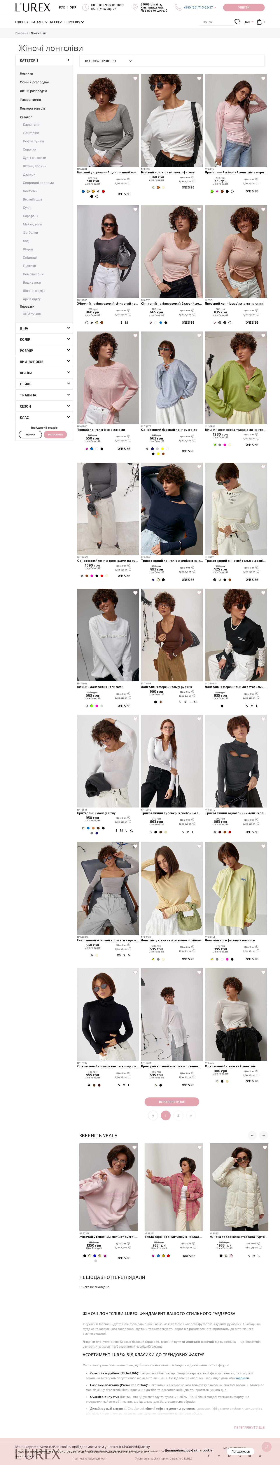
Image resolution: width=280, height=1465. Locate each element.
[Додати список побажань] (135, 79)
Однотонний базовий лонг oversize (169, 429)
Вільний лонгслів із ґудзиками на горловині (236, 429)
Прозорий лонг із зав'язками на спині (234, 303)
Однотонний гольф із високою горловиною (108, 1066)
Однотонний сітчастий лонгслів (230, 1066)
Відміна (30, 434)
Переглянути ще (172, 1102)
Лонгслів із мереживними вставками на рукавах (236, 687)
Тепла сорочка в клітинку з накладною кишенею (108, 1236)
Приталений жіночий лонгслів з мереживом (236, 172)
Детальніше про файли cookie (188, 1450)
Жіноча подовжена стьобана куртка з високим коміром (174, 1236)
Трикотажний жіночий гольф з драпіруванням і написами (236, 560)
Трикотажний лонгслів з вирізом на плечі (172, 560)
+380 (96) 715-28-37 (198, 7)
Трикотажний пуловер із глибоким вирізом (172, 813)
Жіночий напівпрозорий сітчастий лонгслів (108, 303)
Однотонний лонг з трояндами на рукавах (108, 560)
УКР (73, 7)
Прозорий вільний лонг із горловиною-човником (172, 1066)
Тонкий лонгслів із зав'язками (101, 429)
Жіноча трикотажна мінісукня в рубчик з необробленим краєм (239, 1236)
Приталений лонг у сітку (96, 813)
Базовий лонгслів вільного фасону (168, 172)
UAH (247, 22)
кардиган (242, 1378)
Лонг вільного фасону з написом (230, 940)
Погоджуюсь (240, 1451)
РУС (62, 7)
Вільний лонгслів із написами (100, 687)
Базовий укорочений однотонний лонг (107, 172)
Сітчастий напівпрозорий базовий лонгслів (172, 303)
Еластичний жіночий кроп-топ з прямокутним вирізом (108, 940)
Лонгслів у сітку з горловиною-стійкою (171, 940)
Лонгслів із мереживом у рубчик (166, 687)
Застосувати (55, 434)
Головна (21, 33)
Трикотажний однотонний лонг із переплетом (236, 813)
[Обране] (237, 22)
